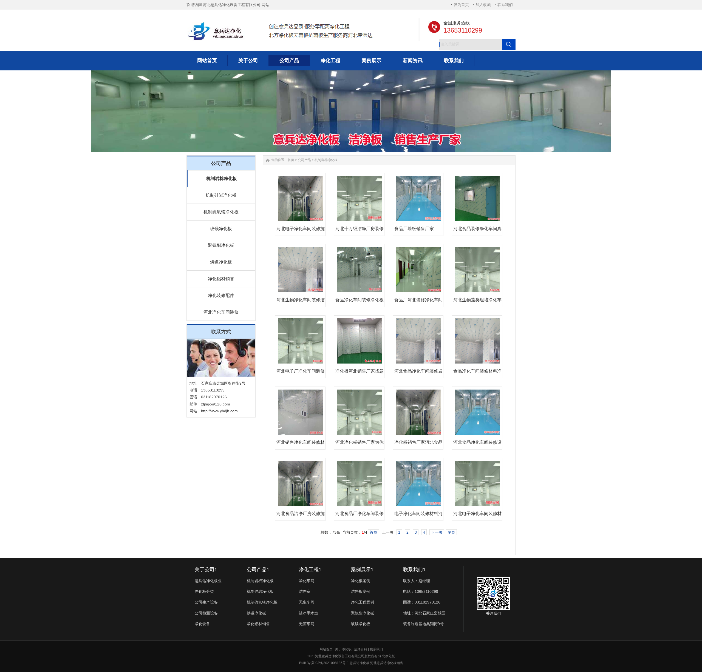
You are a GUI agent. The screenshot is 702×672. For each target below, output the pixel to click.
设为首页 (461, 4)
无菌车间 (306, 624)
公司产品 (304, 160)
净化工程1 (310, 569)
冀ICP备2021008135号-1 (330, 663)
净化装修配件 (221, 295)
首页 (291, 160)
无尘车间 (306, 602)
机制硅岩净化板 (221, 195)
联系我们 (505, 4)
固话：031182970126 (421, 602)
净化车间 (306, 581)
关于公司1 (206, 569)
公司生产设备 (206, 602)
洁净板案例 (360, 591)
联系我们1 (414, 569)
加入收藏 (483, 4)
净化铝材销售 (221, 278)
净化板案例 (360, 581)
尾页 (451, 532)
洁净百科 (360, 649)
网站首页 (326, 649)
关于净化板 (343, 649)
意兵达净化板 (359, 663)
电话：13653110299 (420, 591)
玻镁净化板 (221, 228)
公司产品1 (258, 569)
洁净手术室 (308, 613)
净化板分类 (204, 591)
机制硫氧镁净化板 (221, 212)
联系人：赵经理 (416, 581)
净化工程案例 (362, 602)
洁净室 (304, 591)
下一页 (437, 532)
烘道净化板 (221, 262)
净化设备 (202, 624)
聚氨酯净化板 (221, 245)
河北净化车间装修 (221, 312)
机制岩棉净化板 (221, 178)
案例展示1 (362, 569)
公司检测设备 (206, 613)
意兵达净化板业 (208, 581)
